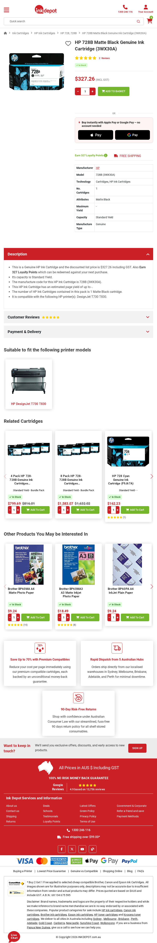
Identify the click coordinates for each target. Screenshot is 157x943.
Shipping (11, 816)
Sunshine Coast (89, 923)
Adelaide (32, 923)
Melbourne (110, 918)
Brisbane (123, 918)
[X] (72, 849)
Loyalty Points (51, 821)
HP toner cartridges (106, 914)
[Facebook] (61, 849)
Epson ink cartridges (80, 914)
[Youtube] (82, 849)
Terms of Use (87, 821)
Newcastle (72, 923)
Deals (46, 805)
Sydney (97, 918)
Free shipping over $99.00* (81, 837)
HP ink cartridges (112, 910)
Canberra (59, 923)
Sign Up (137, 748)
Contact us (12, 811)
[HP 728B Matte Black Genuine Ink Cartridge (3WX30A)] (37, 73)
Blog (129, 871)
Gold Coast (45, 923)
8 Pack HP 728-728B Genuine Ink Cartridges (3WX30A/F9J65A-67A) (71, 483)
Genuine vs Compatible (84, 871)
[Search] (138, 21)
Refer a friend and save (130, 811)
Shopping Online (112, 871)
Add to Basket (115, 91)
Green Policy (87, 811)
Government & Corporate (131, 805)
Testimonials (50, 816)
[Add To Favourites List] (37, 43)
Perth (134, 918)
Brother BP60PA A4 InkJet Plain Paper (121, 590)
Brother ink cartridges (54, 914)
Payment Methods (128, 816)
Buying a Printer (22, 871)
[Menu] (6, 10)
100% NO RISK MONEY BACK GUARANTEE (78, 778)
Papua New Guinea (38, 927)
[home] (5, 33)
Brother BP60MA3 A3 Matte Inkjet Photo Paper (71, 592)
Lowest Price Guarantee (51, 871)
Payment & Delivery (24, 331)
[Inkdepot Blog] (92, 849)
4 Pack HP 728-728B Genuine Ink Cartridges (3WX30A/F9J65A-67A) (21, 483)
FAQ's (140, 871)
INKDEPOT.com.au (89, 937)
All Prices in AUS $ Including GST (89, 767)
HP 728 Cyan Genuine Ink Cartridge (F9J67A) (121, 479)
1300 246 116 (80, 830)
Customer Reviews (29, 319)
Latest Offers (88, 805)
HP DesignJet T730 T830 (28, 404)
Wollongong (107, 923)
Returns (11, 821)
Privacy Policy (88, 816)
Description (17, 254)
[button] (151, 476)
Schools (47, 811)
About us (11, 805)
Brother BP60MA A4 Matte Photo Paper (21, 590)
